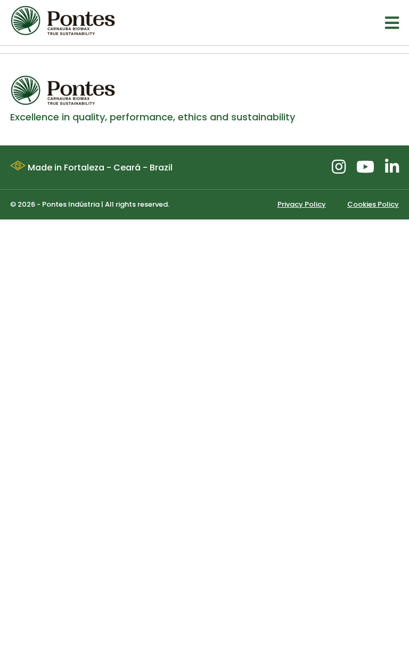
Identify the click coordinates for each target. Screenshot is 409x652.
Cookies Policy (373, 204)
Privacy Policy (301, 204)
